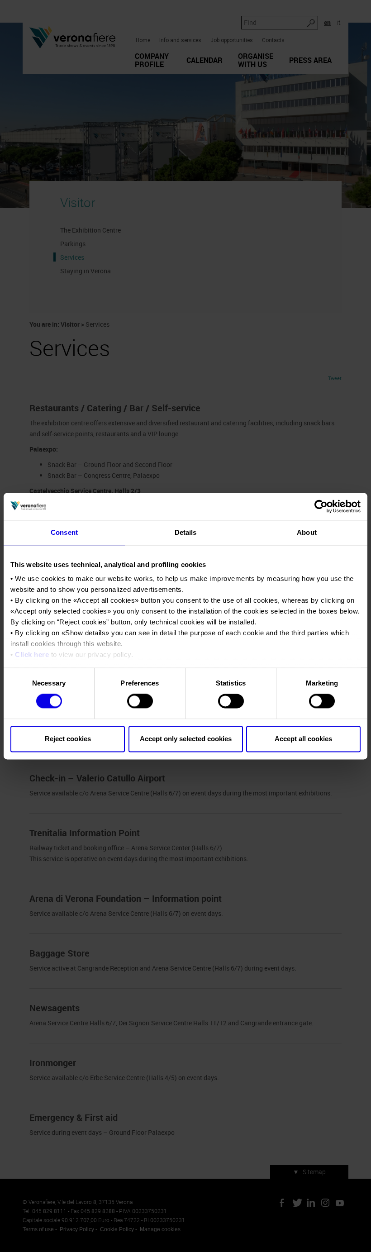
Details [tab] (186, 532)
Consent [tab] (64, 532)
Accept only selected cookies (186, 739)
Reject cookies (68, 739)
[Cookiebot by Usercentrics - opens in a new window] (321, 506)
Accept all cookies (303, 739)
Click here (32, 654)
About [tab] (307, 532)
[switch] (140, 701)
